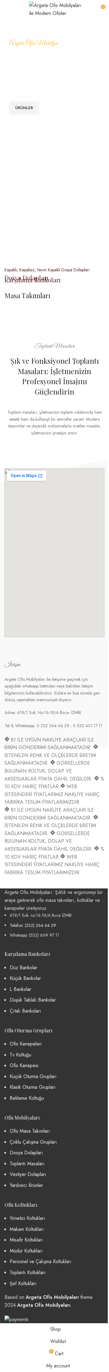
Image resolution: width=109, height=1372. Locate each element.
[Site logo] (56, 8)
